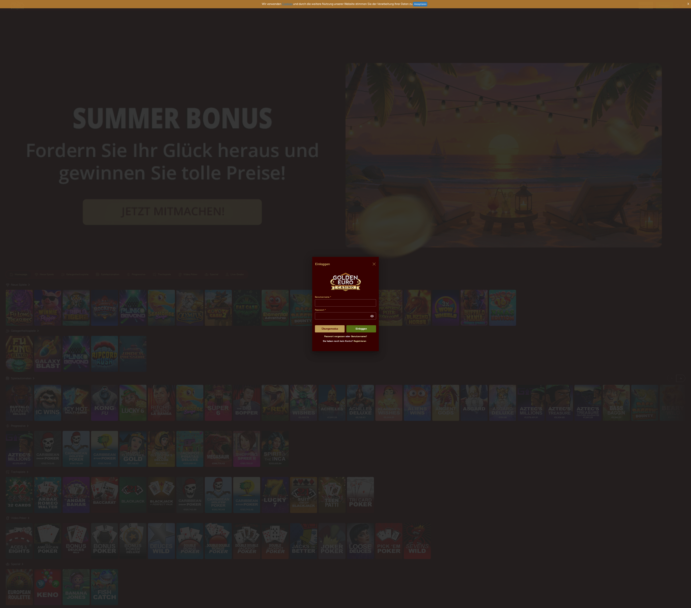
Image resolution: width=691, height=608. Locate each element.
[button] (372, 316)
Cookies (287, 4)
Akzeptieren (420, 4)
